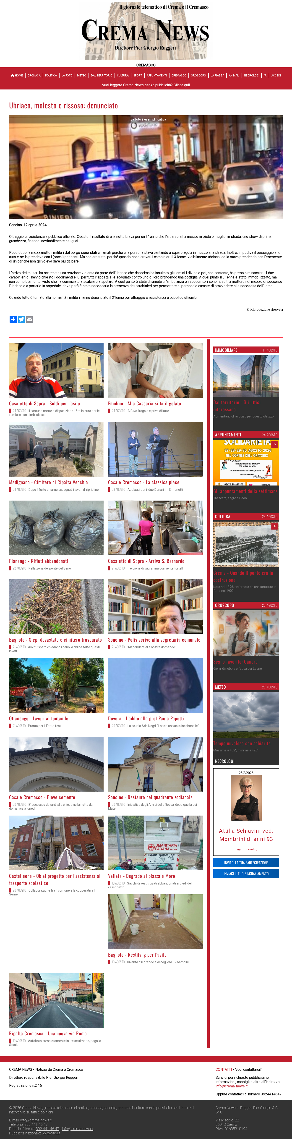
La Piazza (217, 75)
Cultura (123, 75)
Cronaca (34, 75)
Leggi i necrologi (246, 849)
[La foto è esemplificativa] (146, 218)
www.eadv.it (51, 1133)
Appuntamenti (157, 75)
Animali (234, 75)
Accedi (276, 75)
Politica (51, 75)
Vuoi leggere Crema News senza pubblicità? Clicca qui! (146, 85)
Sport (137, 75)
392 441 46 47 (36, 1124)
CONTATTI (224, 1069)
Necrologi (251, 75)
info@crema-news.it (232, 1086)
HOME (18, 75)
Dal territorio (101, 75)
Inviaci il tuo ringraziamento (246, 873)
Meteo (81, 75)
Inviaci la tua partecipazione (246, 862)
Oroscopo (198, 75)
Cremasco (179, 75)
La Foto (67, 75)
